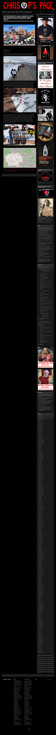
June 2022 (40, 463)
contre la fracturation (8, 170)
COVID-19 (41, 334)
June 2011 (40, 648)
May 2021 (40, 481)
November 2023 (40, 442)
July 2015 (40, 577)
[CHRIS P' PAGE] (28, 9)
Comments (6, 175)
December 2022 (40, 456)
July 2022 (40, 462)
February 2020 (40, 503)
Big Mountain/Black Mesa (44, 276)
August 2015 (40, 576)
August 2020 (40, 494)
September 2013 (41, 610)
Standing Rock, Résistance (45, 290)
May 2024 (40, 434)
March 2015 (40, 583)
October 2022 (40, 459)
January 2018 (40, 537)
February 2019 (40, 518)
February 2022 (40, 469)
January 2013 (40, 621)
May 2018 (40, 531)
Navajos (21, 21)
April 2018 (40, 532)
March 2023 (40, 452)
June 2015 (40, 579)
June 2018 (40, 529)
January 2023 (40, 455)
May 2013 (40, 615)
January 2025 (40, 424)
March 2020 (40, 501)
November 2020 (40, 490)
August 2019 (40, 510)
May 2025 (40, 420)
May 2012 (40, 631)
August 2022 (40, 461)
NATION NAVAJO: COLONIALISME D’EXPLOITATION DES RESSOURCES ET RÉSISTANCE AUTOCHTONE (45, 249)
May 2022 (40, 465)
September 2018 (41, 525)
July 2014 (40, 595)
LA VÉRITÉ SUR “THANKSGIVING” (44, 246)
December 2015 (40, 572)
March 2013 (40, 618)
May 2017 (40, 547)
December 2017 (40, 538)
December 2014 (40, 588)
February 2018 (40, 535)
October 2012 (40, 626)
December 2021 (40, 472)
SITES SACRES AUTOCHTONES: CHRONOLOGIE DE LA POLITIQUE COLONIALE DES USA (44, 260)
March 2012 (40, 634)
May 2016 (40, 564)
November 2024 (40, 427)
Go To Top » (51, 675)
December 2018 (40, 520)
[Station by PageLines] (29, 729)
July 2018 (40, 528)
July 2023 (40, 446)
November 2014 (40, 589)
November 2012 (40, 624)
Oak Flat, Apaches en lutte (44, 297)
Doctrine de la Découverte (44, 278)
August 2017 (40, 542)
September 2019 (41, 509)
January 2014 (40, 604)
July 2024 (40, 431)
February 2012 (40, 636)
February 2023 (40, 453)
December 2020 (40, 488)
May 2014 (40, 598)
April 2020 (40, 500)
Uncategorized (40, 344)
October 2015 (40, 575)
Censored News (9, 49)
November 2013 (40, 607)
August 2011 (40, 645)
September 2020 (41, 493)
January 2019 (40, 519)
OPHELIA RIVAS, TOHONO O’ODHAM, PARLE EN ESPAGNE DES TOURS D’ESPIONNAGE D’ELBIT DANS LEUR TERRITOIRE (44, 409)
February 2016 (40, 569)
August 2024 (40, 430)
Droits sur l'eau (42, 279)
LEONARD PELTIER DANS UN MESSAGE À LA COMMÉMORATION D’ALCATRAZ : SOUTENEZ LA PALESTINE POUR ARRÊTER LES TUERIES (45, 402)
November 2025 (40, 418)
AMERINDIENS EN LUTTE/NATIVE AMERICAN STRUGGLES (44, 267)
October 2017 (40, 541)
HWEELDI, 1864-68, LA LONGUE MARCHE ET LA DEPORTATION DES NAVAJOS (45, 238)
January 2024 (40, 439)
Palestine (41, 319)
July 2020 (40, 496)
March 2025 (40, 421)
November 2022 (40, 458)
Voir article (39, 182)
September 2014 (41, 592)
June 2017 (40, 545)
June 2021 (40, 480)
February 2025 (40, 423)
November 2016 (40, 555)
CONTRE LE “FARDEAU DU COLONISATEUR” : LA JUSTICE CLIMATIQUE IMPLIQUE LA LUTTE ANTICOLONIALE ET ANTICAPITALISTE (45, 234)
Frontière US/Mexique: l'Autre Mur (45, 283)
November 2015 (40, 573)
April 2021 (40, 483)
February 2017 (40, 551)
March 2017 (40, 550)
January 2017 (40, 553)
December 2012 (40, 623)
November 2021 (40, 474)
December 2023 (40, 440)
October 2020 (40, 491)
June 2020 (40, 497)
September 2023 (41, 443)
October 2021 (40, 475)
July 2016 (40, 561)
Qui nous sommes (28, 12)
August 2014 (40, 593)
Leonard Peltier (42, 292)
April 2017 (40, 548)
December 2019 (40, 506)
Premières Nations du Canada (44, 306)
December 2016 (40, 554)
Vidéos (17, 12)
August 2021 (40, 478)
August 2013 (40, 611)
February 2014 (40, 602)
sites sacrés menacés (14, 171)
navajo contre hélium (32, 170)
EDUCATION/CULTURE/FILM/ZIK (43, 321)
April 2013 (40, 617)
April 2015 (40, 582)
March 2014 (40, 601)
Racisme (41, 338)
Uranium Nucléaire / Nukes (44, 313)
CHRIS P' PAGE (7, 679)
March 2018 (40, 534)
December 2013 (40, 605)
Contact (21, 12)
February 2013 (40, 620)
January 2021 (40, 487)
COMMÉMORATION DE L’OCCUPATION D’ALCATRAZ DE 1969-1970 (44, 399)
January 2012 (40, 637)
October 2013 (40, 608)
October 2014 (40, 591)
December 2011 (40, 639)
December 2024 (40, 426)
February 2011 (40, 652)
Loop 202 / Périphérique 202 (44, 294)
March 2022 (40, 468)
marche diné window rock (26, 170)
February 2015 (40, 585)
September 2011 (41, 643)
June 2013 (40, 614)
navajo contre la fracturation (7, 171)
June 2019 (40, 512)
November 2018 (40, 522)
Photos (12, 12)
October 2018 (40, 523)
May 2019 (40, 513)
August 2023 (40, 445)
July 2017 (40, 544)
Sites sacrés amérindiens (26, 21)
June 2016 (40, 563)
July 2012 (40, 629)
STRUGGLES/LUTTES (42, 325)
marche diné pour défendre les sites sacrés (16, 170)
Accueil (4, 12)
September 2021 (41, 477)
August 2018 (40, 526)
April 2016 (40, 566)
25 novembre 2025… (41, 405)
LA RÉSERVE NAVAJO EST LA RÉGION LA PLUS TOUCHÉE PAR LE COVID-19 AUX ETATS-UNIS (45, 243)
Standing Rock (40, 324)
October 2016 (40, 557)
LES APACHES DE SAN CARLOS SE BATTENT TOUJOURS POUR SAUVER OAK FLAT (44, 395)
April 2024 (40, 436)
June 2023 (40, 447)
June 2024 (40, 433)
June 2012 (40, 630)
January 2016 (40, 570)
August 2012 (40, 627)
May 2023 (40, 449)
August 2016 (40, 560)
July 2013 (40, 613)
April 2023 (40, 450)
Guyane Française (43, 285)
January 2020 (40, 504)
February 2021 (40, 485)
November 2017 (40, 539)
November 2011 (40, 640)
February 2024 (40, 437)
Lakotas (41, 289)
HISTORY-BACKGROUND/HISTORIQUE (44, 323)
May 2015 (40, 580)
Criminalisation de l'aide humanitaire (45, 335)
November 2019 (40, 507)
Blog (8, 12)
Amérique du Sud (42, 275)
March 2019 (40, 516)
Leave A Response (33, 175)
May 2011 (40, 649)
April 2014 (40, 599)
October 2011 (40, 642)
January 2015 (40, 586)
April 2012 (40, 633)
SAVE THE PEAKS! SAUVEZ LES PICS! (46, 307)
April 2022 (40, 466)
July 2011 (40, 646)
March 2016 (40, 567)
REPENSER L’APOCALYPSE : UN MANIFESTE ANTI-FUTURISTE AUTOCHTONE (43, 254)
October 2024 (40, 428)
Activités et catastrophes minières (14, 21)
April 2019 (40, 515)
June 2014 (40, 596)
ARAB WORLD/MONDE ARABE (43, 318)
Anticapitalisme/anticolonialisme (45, 327)
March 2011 (40, 650)
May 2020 (40, 499)
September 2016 (41, 558)
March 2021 (40, 484)
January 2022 (40, 471)
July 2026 (40, 415)
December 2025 (40, 417)
